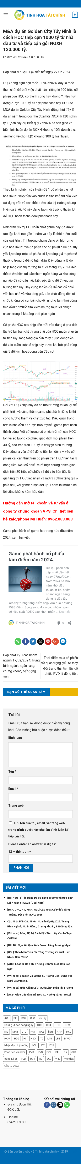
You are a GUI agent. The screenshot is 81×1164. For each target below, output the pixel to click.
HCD (68, 1031)
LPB (58, 1038)
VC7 (49, 1058)
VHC (57, 1058)
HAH (59, 1031)
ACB (7, 1018)
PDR (51, 1045)
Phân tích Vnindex (14, 1052)
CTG (39, 1025)
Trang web (16, 805)
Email (13, 789)
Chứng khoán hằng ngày (18, 1025)
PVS (40, 1052)
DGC (57, 1025)
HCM (7, 1038)
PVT (49, 1052)
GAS (41, 1031)
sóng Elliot (10, 1058)
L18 (49, 1038)
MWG (67, 1038)
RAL (57, 1052)
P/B (43, 1045)
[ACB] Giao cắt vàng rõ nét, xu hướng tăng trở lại (39, 994)
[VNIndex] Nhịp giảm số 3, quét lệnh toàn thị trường (40, 987)
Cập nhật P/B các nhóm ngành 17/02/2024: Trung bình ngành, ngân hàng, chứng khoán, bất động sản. (21, 665)
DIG (6, 1031)
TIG (41, 1058)
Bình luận (15, 738)
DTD (24, 1031)
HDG (17, 1038)
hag (50, 1031)
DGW (67, 1025)
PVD (31, 1052)
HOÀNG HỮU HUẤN (32, 57)
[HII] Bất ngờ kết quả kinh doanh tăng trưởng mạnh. (39, 945)
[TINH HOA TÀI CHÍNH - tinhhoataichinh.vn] (40, 15)
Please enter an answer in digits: (32, 844)
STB (73, 1052)
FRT (33, 1031)
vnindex (69, 1058)
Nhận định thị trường (16, 1045)
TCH (32, 1058)
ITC (41, 1038)
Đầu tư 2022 (11, 1065)
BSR (23, 1018)
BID (15, 1018)
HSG (33, 1038)
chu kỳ (43, 1018)
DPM (15, 1031)
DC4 (48, 1025)
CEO (32, 1018)
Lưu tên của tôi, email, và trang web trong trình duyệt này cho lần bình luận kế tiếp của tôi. (38, 829)
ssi (66, 1052)
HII (25, 1038)
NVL (34, 1045)
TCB (23, 1058)
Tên (12, 772)
